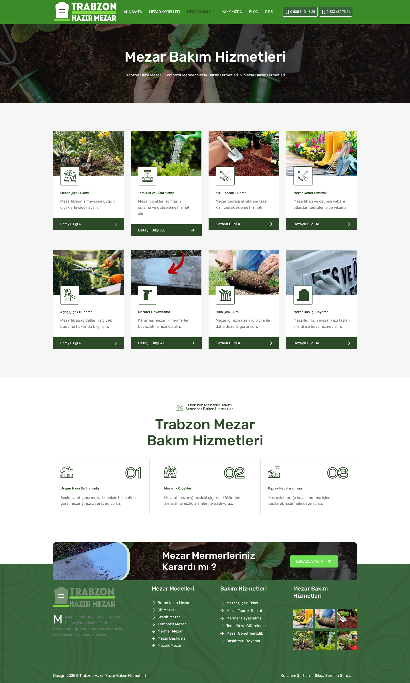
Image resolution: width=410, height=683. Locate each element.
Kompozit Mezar (172, 624)
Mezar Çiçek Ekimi (242, 603)
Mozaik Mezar (169, 645)
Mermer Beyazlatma (244, 618)
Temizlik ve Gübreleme (246, 625)
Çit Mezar (166, 610)
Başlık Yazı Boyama (243, 641)
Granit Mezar (169, 617)
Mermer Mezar (170, 631)
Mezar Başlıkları (171, 638)
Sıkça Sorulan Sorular (334, 675)
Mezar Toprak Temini (244, 610)
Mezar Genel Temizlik (244, 633)
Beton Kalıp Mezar (174, 602)
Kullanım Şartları (295, 675)
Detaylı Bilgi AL (71, 224)
